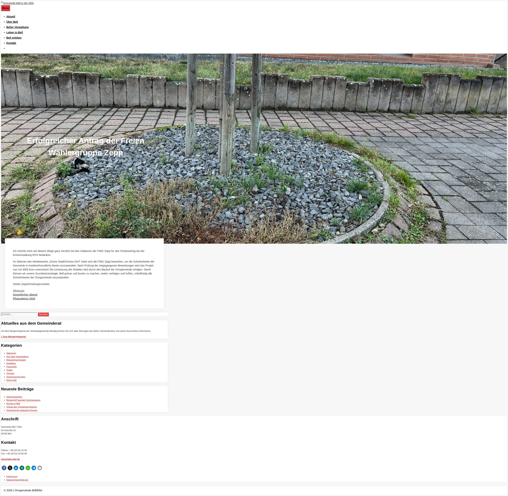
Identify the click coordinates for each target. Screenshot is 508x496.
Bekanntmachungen (16, 360)
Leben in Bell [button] (14, 32)
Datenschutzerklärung (17, 480)
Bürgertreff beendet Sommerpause (23, 400)
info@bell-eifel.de (10, 459)
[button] (4, 468)
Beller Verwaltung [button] (17, 27)
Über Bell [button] (12, 21)
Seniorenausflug (14, 397)
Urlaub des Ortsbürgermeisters (21, 407)
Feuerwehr (11, 366)
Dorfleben (11, 363)
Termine (10, 373)
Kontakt (11, 43)
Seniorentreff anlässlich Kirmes (21, 410)
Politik (9, 370)
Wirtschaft (11, 380)
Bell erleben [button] (13, 37)
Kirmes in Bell (13, 403)
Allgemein (18, 290)
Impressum (11, 476)
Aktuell (10, 16)
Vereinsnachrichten (15, 377)
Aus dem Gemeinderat (17, 356)
